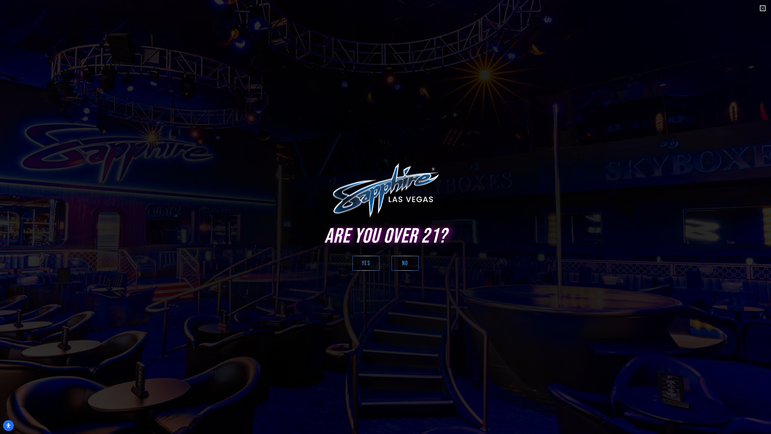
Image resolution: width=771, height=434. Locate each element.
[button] (762, 8)
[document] (385, 217)
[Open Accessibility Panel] (8, 425)
